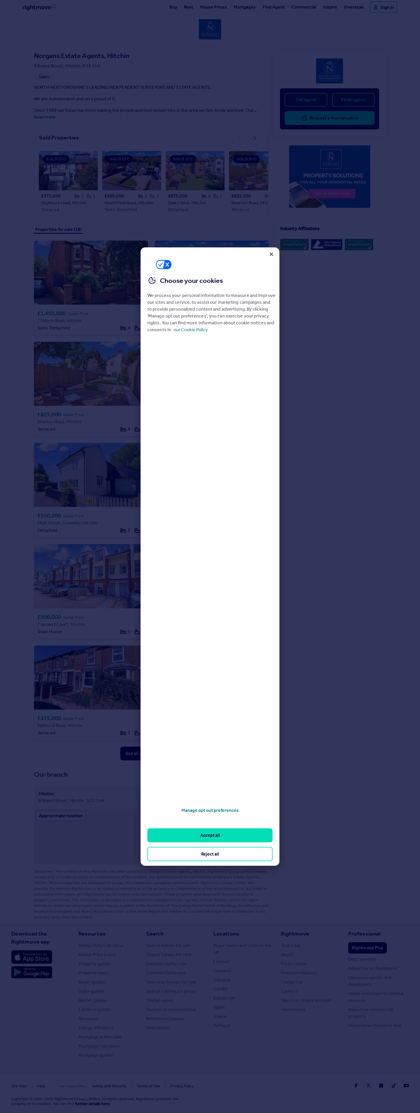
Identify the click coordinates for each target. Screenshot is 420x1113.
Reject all (210, 853)
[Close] (271, 254)
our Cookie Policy (190, 329)
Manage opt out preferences (210, 810)
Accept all (210, 835)
